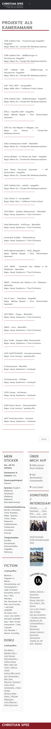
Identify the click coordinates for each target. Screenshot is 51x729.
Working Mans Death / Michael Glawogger (11, 696)
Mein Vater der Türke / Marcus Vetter (10, 667)
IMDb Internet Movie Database (37, 466)
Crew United (37, 487)
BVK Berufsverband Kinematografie (36, 477)
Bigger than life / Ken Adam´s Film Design (37, 603)
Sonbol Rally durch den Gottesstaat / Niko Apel (12, 676)
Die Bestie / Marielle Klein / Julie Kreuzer (10, 653)
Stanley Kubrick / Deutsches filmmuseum (37, 594)
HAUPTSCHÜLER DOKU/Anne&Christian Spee (39, 540)
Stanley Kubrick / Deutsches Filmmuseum (37, 635)
